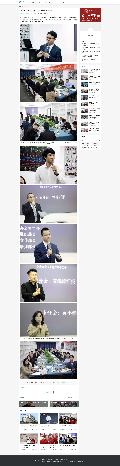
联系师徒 (57, 2)
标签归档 (67, 459)
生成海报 (71, 397)
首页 (29, 2)
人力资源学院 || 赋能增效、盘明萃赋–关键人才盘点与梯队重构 (94, 91)
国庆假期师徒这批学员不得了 (67, 446)
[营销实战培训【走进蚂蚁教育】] (68, 418)
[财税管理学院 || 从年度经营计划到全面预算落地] (84, 77)
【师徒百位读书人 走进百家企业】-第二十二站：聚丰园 (48, 446)
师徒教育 (22, 13)
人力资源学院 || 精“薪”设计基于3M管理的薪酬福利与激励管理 (94, 130)
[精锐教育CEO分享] (49, 418)
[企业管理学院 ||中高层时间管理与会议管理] (84, 97)
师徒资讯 (40, 13)
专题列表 (41, 2)
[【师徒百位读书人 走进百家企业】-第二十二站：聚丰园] (49, 438)
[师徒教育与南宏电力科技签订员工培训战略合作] (29, 438)
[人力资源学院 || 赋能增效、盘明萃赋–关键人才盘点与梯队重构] (84, 91)
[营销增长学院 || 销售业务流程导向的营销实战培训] (84, 84)
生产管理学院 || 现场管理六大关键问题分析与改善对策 (94, 71)
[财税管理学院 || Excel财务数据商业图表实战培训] (84, 124)
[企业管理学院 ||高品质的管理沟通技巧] (84, 104)
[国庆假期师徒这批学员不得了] (68, 438)
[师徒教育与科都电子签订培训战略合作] (29, 418)
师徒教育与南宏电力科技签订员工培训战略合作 (29, 446)
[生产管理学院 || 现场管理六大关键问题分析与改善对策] (84, 71)
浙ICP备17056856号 (80, 461)
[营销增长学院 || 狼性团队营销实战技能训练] (84, 117)
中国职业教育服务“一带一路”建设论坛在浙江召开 (94, 147)
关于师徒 (51, 2)
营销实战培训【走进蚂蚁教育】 (68, 426)
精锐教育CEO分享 (45, 426)
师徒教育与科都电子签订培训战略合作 (29, 426)
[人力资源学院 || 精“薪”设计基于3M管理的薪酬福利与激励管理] (84, 130)
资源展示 (24, 387)
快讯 (46, 2)
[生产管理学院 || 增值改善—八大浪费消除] (84, 110)
